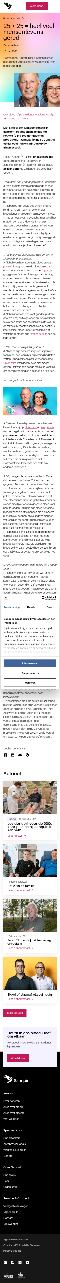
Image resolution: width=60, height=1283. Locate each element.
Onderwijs (9, 1175)
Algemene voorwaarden (15, 1239)
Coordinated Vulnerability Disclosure (21, 1245)
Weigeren (30, 682)
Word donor (37, 6)
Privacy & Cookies (12, 1250)
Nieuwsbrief (10, 1224)
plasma (48, 270)
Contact (8, 1218)
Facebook (13, 1262)
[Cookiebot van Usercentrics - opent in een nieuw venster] (42, 598)
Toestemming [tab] (12, 607)
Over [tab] (49, 607)
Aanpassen (28, 673)
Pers (6, 1181)
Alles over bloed (13, 1107)
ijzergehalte (47, 427)
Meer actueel (15, 1012)
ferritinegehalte (39, 333)
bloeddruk (31, 427)
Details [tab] (31, 607)
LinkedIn (20, 1262)
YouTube (27, 1262)
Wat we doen (11, 1118)
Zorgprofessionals (14, 1144)
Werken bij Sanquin (14, 1150)
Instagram (5, 1262)
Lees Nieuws (18, 835)
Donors (7, 1155)
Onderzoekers (11, 1138)
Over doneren (11, 1101)
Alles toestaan (30, 663)
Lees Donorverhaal (22, 890)
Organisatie (10, 1187)
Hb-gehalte (9, 363)
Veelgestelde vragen (15, 1206)
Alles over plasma (13, 1113)
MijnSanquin (10, 1212)
